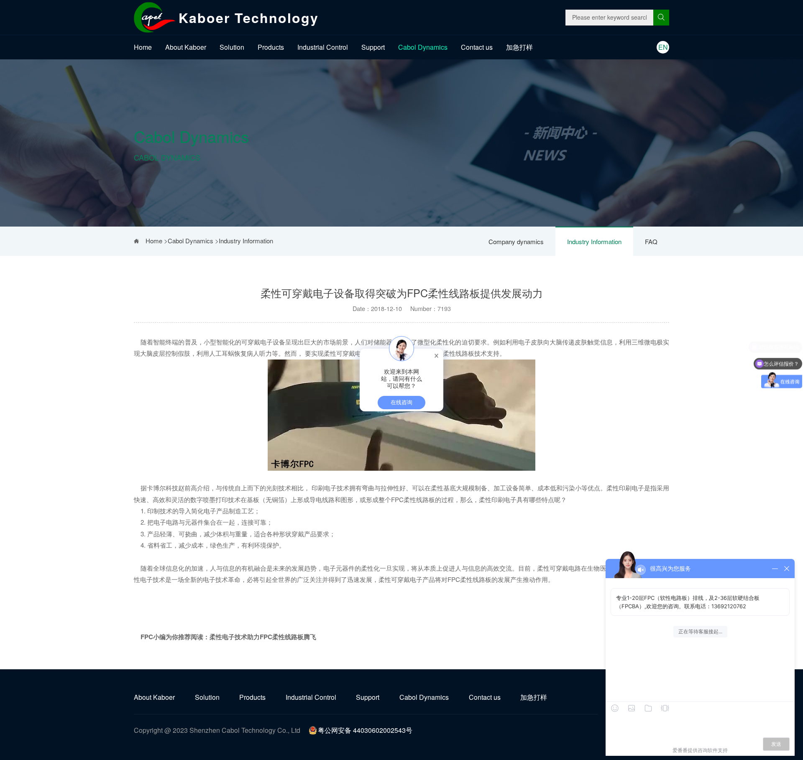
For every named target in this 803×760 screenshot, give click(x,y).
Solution (232, 47)
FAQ (651, 241)
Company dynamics (516, 241)
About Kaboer (185, 47)
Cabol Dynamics (423, 47)
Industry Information (594, 241)
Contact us (477, 47)
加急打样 (519, 47)
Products (271, 47)
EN (663, 47)
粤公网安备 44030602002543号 (365, 730)
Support (373, 47)
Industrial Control (322, 47)
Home (143, 47)
